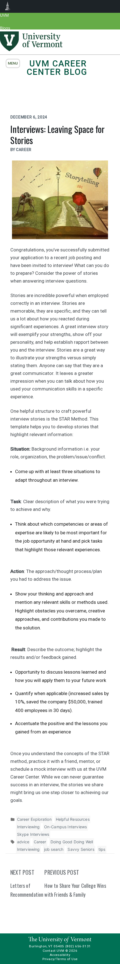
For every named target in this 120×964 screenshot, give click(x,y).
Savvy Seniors (81, 849)
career (24, 149)
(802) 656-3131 (78, 946)
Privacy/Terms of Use (60, 959)
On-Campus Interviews (65, 826)
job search (54, 849)
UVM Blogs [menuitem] (7, 6)
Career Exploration (34, 819)
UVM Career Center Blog (57, 68)
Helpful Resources (73, 819)
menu (13, 63)
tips (102, 849)
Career (40, 841)
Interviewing (28, 826)
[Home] (31, 49)
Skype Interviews (33, 834)
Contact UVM (53, 951)
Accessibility (60, 955)
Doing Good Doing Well (72, 841)
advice (23, 841)
